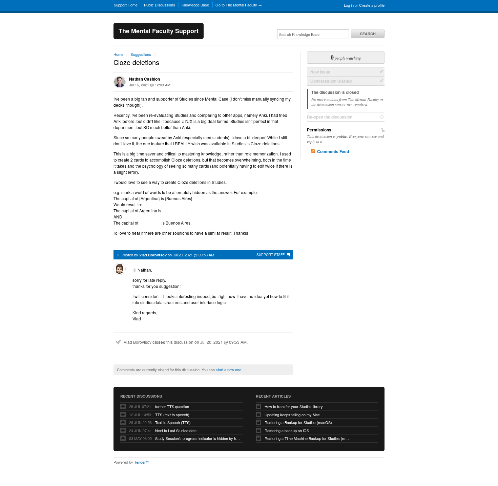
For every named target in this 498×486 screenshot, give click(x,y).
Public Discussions (159, 4)
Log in (349, 5)
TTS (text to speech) (172, 414)
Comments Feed (333, 151)
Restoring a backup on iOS (287, 430)
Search (368, 33)
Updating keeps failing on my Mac (292, 414)
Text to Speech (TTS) (173, 422)
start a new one (228, 369)
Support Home (126, 4)
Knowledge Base (195, 4)
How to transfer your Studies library (294, 406)
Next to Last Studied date (175, 430)
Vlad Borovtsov (153, 254)
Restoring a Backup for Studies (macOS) (298, 422)
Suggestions (141, 54)
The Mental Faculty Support (159, 30)
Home (118, 54)
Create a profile (372, 5)
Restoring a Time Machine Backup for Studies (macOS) (307, 438)
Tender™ (141, 462)
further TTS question (172, 406)
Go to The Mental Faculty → (238, 4)
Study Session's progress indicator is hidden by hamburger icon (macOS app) (197, 438)
